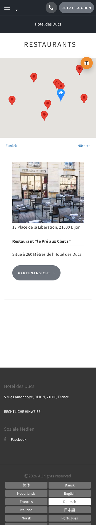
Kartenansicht (34, 273)
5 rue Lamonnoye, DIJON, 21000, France (36, 396)
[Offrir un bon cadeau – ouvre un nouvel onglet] (87, 63)
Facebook (18, 439)
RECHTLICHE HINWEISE (22, 411)
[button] (47, 105)
